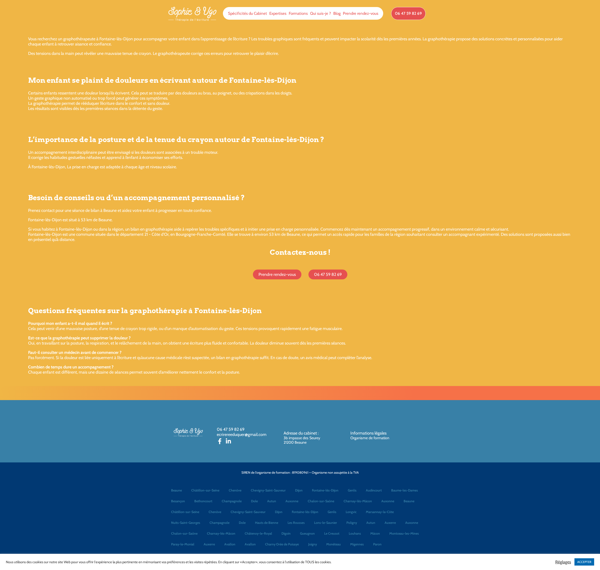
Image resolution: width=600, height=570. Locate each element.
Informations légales (368, 433)
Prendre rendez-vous (360, 13)
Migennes (357, 544)
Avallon (229, 544)
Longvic (351, 512)
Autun (271, 501)
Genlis (352, 490)
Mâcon (375, 533)
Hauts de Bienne (266, 523)
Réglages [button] (563, 562)
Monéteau (333, 544)
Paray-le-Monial (182, 544)
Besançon (178, 501)
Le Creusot (331, 533)
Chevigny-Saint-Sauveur (268, 490)
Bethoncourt (203, 501)
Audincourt (374, 490)
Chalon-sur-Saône (321, 501)
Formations (298, 13)
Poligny (351, 523)
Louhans (355, 533)
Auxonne (291, 501)
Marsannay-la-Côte (380, 512)
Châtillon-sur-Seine (205, 490)
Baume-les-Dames (404, 490)
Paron (377, 544)
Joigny (312, 544)
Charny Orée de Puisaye (282, 544)
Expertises (277, 13)
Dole (254, 501)
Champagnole (232, 501)
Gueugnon (307, 533)
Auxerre (390, 523)
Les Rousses (296, 523)
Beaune (176, 490)
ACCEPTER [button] (584, 562)
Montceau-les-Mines (404, 533)
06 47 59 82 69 (230, 429)
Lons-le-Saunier (325, 523)
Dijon (299, 490)
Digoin (286, 533)
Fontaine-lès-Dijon (325, 490)
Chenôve (235, 490)
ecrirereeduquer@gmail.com (241, 434)
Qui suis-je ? (320, 13)
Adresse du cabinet (301, 433)
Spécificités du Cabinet (247, 13)
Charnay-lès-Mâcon (358, 501)
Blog (337, 13)
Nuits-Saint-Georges (185, 523)
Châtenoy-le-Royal (258, 533)
